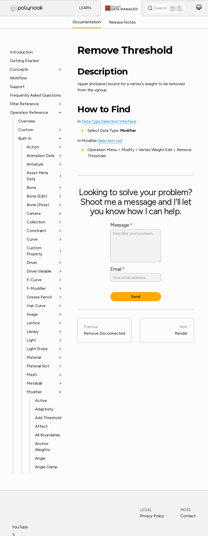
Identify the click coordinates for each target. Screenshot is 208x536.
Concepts (19, 69)
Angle (40, 458)
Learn (85, 8)
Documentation (87, 22)
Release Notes (122, 22)
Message (121, 225)
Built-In (24, 138)
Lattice (33, 322)
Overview (26, 121)
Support (17, 86)
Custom (25, 129)
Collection (36, 222)
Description (102, 71)
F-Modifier (36, 288)
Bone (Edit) (37, 196)
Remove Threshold (124, 50)
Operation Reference (29, 112)
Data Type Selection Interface (109, 121)
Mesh (32, 374)
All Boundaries (47, 435)
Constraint (36, 230)
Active (41, 400)
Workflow (18, 78)
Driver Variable (39, 271)
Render (181, 330)
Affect (41, 426)
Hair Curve (36, 305)
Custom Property (34, 250)
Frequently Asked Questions (35, 95)
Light (31, 340)
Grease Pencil (39, 297)
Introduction (21, 52)
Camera (33, 213)
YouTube (20, 527)
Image (32, 314)
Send (135, 296)
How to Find (103, 109)
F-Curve (34, 279)
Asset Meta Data (37, 175)
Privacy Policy (152, 515)
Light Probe (37, 348)
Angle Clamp (46, 466)
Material (34, 357)
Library (32, 331)
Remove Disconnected (104, 330)
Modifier (34, 391)
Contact (188, 515)
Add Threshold (48, 417)
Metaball (34, 383)
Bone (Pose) (38, 204)
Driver (32, 262)
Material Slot (38, 366)
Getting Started (24, 60)
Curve (32, 239)
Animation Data (40, 155)
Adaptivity (44, 409)
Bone (31, 187)
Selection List (110, 140)
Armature (35, 164)
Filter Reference (24, 103)
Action (33, 147)
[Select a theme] (199, 8)
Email (117, 269)
